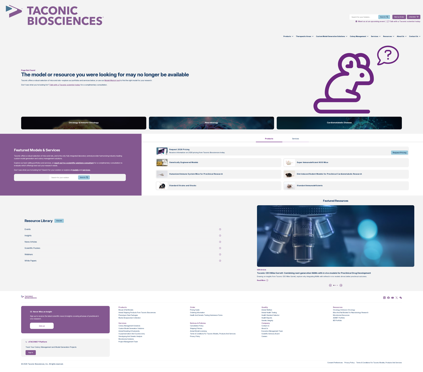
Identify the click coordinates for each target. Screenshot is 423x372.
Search (383, 17)
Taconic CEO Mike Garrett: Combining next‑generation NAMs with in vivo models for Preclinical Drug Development (314, 273)
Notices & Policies (198, 323)
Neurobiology (211, 122)
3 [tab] (337, 285)
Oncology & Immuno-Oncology (84, 122)
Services (374, 36)
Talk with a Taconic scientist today (404, 21)
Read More (261, 280)
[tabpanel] (282, 170)
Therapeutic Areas (303, 36)
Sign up (42, 326)
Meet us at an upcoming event (371, 21)
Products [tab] (269, 139)
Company (266, 323)
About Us (400, 36)
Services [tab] (295, 139)
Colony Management (358, 36)
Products (287, 36)
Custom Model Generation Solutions (330, 36)
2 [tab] (335, 285)
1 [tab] (333, 285)
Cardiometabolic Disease (339, 122)
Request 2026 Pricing (179, 149)
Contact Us (413, 36)
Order (192, 307)
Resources (387, 36)
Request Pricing (399, 153)
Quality (265, 307)
